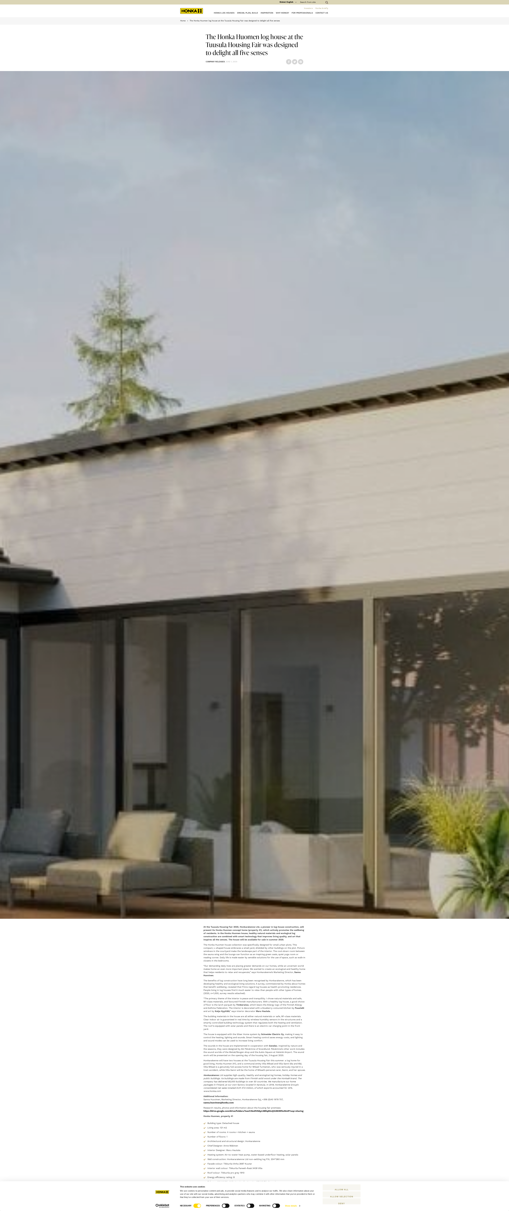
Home (183, 21)
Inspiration (267, 13)
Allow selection (341, 1196)
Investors (308, 8)
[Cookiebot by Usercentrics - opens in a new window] (162, 1206)
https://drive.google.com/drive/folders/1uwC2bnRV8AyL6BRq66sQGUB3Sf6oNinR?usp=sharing (253, 1111)
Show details (291, 1206)
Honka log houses (224, 13)
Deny (341, 1203)
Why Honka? (282, 13)
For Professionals (302, 13)
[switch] (225, 1206)
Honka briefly (321, 8)
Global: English (286, 2)
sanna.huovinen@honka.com (218, 1102)
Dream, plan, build (247, 13)
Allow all (342, 1189)
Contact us (321, 13)
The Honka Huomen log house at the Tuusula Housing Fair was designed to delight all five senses (235, 21)
